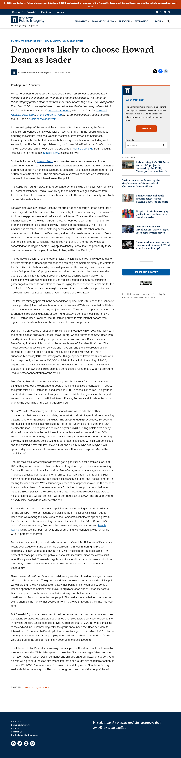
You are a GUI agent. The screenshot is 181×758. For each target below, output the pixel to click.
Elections (76, 40)
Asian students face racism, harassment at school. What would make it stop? (153, 245)
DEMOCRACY (81, 21)
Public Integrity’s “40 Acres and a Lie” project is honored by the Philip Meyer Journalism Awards (152, 166)
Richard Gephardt (82, 148)
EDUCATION (124, 21)
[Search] (164, 145)
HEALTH (157, 21)
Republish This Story (146, 272)
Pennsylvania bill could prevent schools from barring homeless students (152, 198)
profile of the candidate (43, 119)
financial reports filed (49, 115)
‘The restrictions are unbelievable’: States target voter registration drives (152, 229)
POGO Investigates (68, 3)
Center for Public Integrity (141, 106)
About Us (16, 12)
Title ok (46, 687)
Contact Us (16, 731)
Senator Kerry (51, 153)
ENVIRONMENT (141, 21)
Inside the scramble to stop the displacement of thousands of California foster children (141, 183)
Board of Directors (20, 724)
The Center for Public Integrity (36, 72)
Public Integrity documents (24, 735)
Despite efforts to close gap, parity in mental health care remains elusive (153, 214)
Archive (60, 12)
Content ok (28, 687)
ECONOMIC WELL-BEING (103, 21)
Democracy (60, 40)
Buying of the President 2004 (31, 40)
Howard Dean (45, 161)
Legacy (38, 687)
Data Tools (46, 12)
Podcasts (31, 12)
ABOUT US (146, 128)
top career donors (59, 110)
